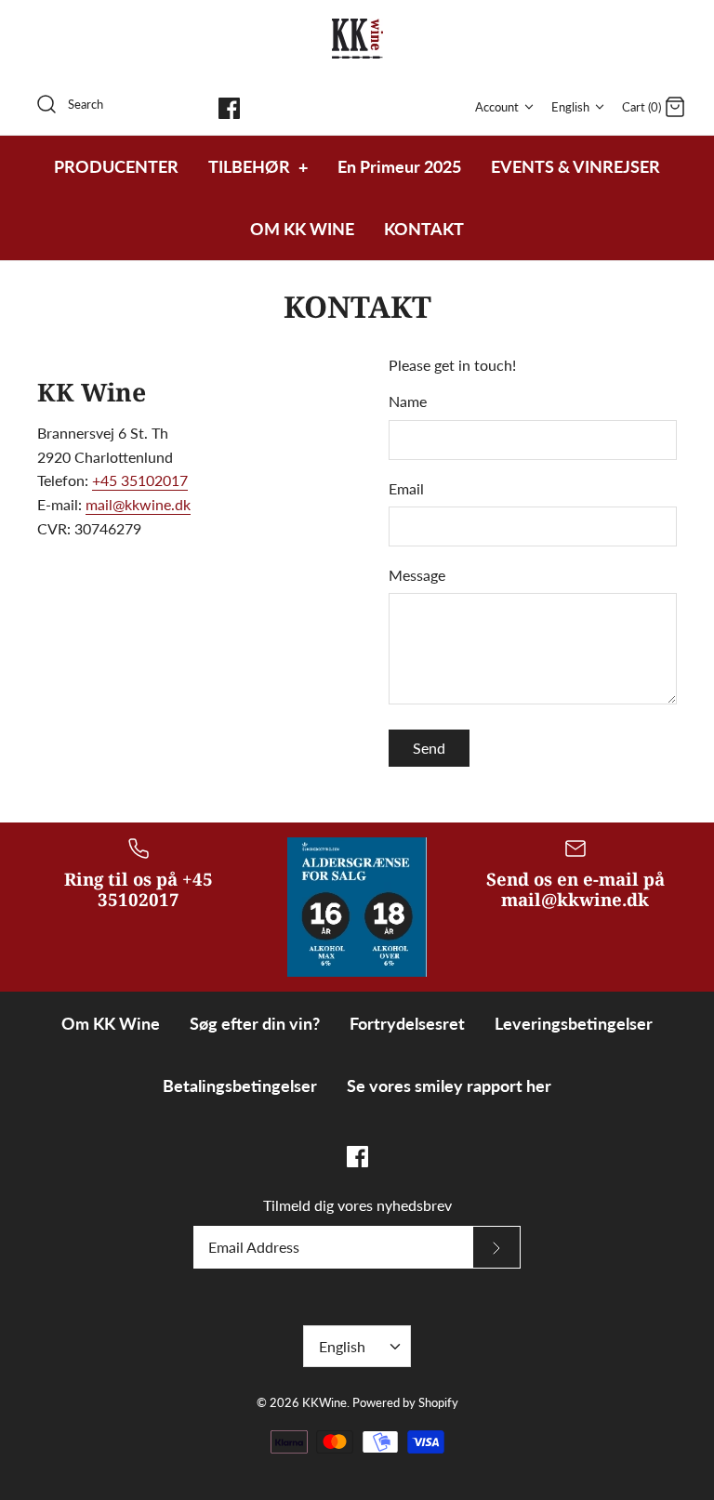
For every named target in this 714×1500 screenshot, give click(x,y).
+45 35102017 (140, 480)
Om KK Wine (110, 1023)
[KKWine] (357, 39)
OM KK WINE (302, 228)
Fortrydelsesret (407, 1023)
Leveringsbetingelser (574, 1023)
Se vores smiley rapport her (449, 1085)
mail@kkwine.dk (138, 504)
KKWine (324, 1402)
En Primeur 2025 (399, 166)
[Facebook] (229, 108)
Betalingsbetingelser (240, 1085)
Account (497, 106)
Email (406, 488)
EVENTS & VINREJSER (575, 166)
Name (408, 401)
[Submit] (496, 1247)
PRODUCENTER (116, 166)
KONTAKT (424, 228)
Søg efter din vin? (255, 1023)
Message (417, 575)
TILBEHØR (258, 166)
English (570, 106)
